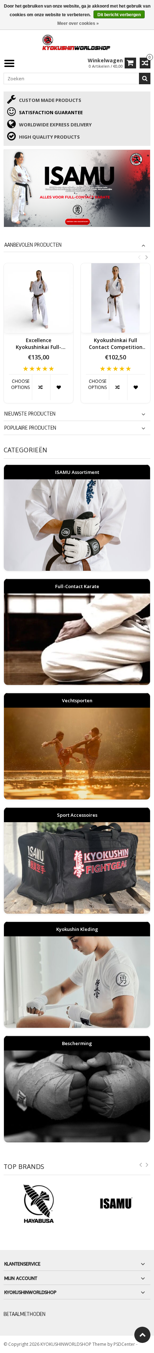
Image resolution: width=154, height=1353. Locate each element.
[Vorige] (141, 1166)
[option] (38, 337)
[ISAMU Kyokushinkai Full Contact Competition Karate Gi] (115, 298)
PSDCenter (125, 1344)
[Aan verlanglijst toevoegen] (59, 387)
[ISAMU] (77, 188)
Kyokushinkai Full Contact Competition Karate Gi (116, 344)
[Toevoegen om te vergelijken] (41, 387)
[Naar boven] (142, 1335)
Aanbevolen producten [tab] (33, 245)
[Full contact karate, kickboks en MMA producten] (77, 41)
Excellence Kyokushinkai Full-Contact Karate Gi (38, 344)
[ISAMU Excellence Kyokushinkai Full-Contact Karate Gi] (38, 298)
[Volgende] (147, 1166)
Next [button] (146, 257)
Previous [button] (139, 257)
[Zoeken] (144, 78)
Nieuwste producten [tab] (30, 414)
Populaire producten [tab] (30, 428)
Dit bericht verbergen (119, 14)
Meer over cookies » (78, 23)
